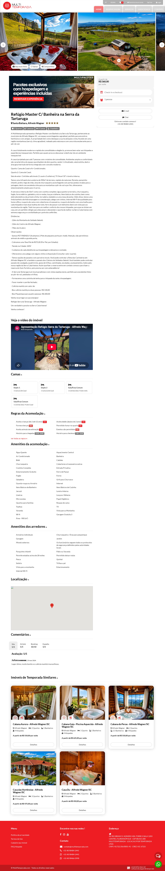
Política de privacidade (20, 835)
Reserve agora (113, 9)
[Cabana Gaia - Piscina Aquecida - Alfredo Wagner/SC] (82, 703)
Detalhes (33, 745)
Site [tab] (13, 645)
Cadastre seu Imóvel (19, 843)
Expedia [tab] (46, 645)
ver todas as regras (18, 438)
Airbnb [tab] (23, 645)
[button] (161, 44)
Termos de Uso (17, 839)
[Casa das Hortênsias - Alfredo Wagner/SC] (33, 768)
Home (98, 9)
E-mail (126, 111)
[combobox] (128, 100)
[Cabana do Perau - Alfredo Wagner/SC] (131, 703)
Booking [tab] (34, 645)
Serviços (129, 9)
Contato (159, 9)
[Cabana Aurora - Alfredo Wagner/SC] (33, 703)
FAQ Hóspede (16, 847)
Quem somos (144, 9)
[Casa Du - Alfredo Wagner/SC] (82, 768)
